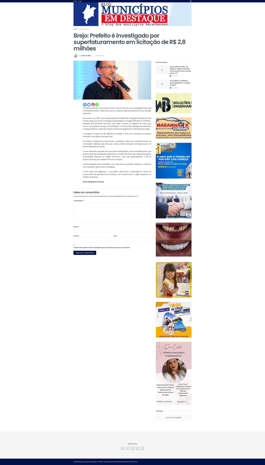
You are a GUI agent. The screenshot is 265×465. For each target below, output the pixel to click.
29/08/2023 (174, 88)
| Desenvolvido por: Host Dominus (126, 462)
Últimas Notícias (84, 29)
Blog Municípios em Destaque (87, 462)
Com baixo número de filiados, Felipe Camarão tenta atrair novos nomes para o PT (180, 70)
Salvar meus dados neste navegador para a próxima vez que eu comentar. (101, 247)
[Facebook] (85, 104)
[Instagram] (93, 104)
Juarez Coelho (86, 56)
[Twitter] (89, 104)
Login (80, 1)
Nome (76, 227)
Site (115, 236)
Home (75, 1)
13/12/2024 (174, 76)
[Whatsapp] (97, 104)
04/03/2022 (99, 56)
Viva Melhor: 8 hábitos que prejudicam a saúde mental (180, 83)
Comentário (78, 201)
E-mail (76, 236)
